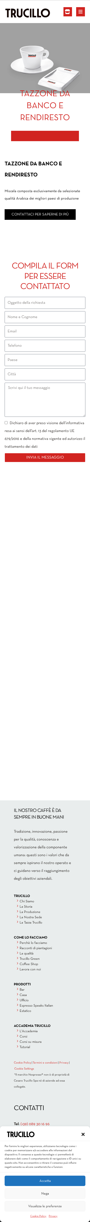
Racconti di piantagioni (36, 948)
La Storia (26, 906)
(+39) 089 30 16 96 (35, 1124)
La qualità (26, 953)
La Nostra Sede (31, 917)
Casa (23, 995)
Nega (45, 1193)
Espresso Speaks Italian (36, 1005)
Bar (22, 989)
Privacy (53, 1216)
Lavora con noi (30, 969)
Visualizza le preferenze (45, 1206)
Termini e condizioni (45, 1062)
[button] (83, 1134)
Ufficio (24, 1000)
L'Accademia (29, 1031)
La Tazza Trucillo (31, 922)
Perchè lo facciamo (33, 943)
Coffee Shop (29, 964)
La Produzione (30, 912)
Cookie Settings (24, 1068)
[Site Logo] (17, 13)
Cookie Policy (38, 1216)
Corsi (23, 1036)
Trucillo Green (30, 958)
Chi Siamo (27, 901)
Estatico (25, 1011)
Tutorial (25, 1047)
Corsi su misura (31, 1041)
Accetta (45, 1181)
